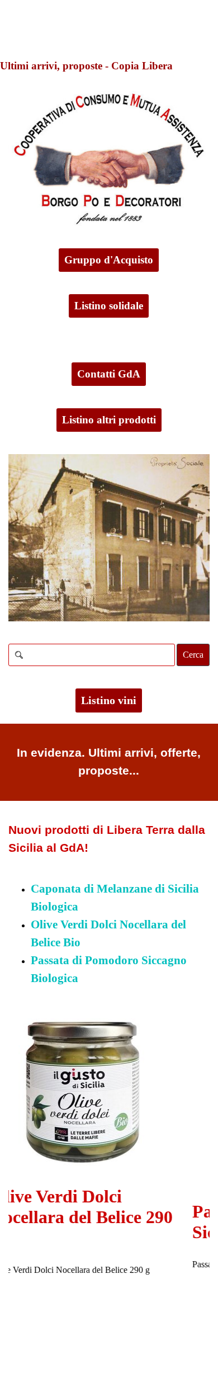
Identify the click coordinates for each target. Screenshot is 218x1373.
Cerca (193, 654)
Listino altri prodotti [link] (109, 420)
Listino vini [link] (108, 700)
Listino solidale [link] (108, 306)
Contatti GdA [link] (108, 374)
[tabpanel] (109, 762)
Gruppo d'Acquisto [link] (108, 260)
